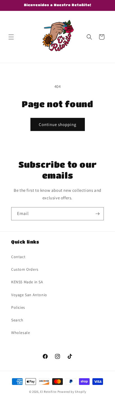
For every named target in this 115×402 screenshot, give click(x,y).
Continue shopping (57, 124)
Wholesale (20, 332)
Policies (18, 307)
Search (17, 319)
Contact (18, 256)
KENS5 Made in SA (27, 281)
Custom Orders (25, 269)
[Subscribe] (97, 213)
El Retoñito (48, 392)
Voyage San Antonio (29, 294)
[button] (11, 37)
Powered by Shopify (72, 392)
